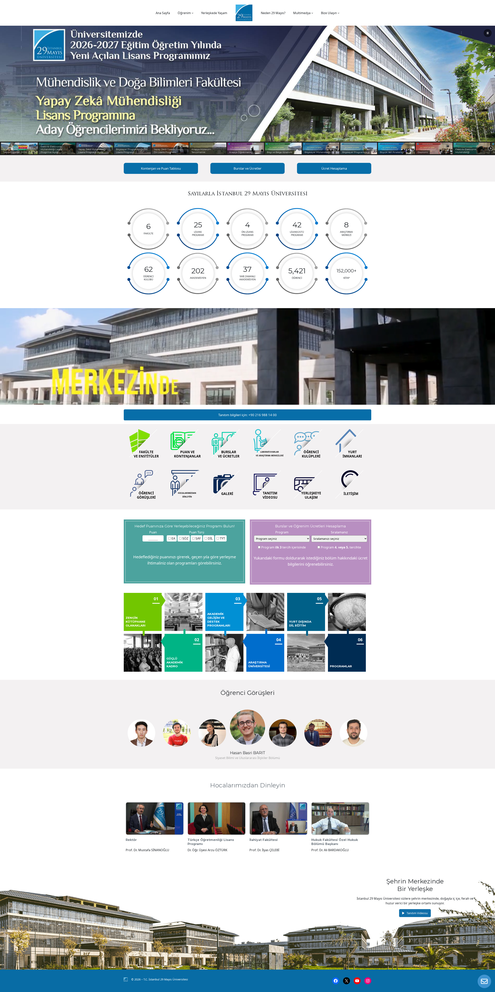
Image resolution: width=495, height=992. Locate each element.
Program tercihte (340, 547)
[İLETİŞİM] (484, 981)
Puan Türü (196, 532)
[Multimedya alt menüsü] (312, 13)
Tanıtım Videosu (417, 913)
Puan (153, 532)
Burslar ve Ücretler (247, 168)
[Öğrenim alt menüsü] (193, 13)
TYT (222, 538)
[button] (488, 33)
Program (281, 532)
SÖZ (185, 538)
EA (173, 538)
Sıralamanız (339, 532)
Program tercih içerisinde (283, 547)
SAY (198, 538)
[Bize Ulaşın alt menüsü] (339, 13)
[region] (247, 90)
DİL (210, 538)
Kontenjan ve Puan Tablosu (161, 168)
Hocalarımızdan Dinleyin (247, 785)
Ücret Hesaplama (334, 168)
